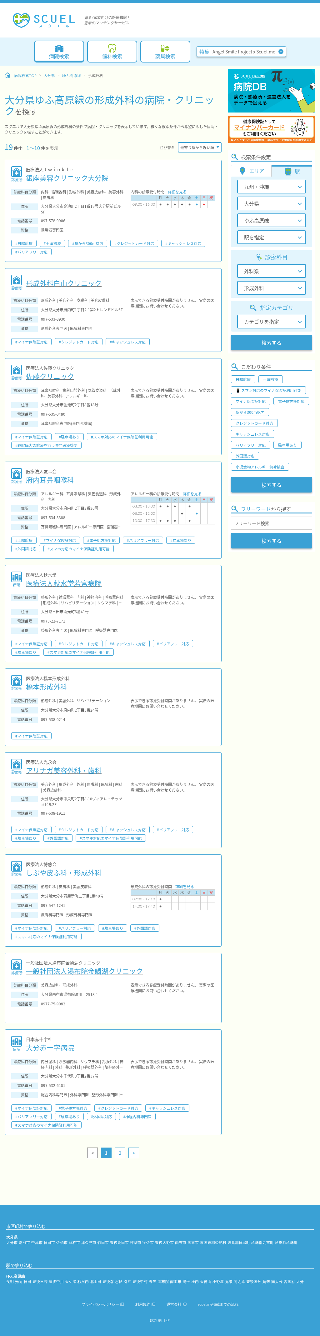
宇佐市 (148, 1242)
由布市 (180, 1242)
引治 (127, 1281)
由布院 (163, 1281)
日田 (27, 1281)
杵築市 (135, 1242)
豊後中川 (56, 1281)
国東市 (193, 1242)
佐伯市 (62, 1242)
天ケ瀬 (70, 1281)
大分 (300, 1281)
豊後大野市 (164, 1242)
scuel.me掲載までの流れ (218, 1304)
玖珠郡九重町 (262, 1242)
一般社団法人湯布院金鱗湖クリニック (84, 971)
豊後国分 (253, 1281)
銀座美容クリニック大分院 (67, 178)
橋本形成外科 (46, 686)
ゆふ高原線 (71, 76)
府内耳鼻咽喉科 (50, 479)
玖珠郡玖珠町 (286, 1242)
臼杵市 (74, 1242)
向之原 (239, 1281)
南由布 (175, 1281)
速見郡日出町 (239, 1242)
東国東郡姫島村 (213, 1242)
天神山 (205, 1281)
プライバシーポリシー (100, 1304)
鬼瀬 (228, 1281)
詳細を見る (177, 191)
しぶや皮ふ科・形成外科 (64, 872)
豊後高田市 (119, 1242)
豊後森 (108, 1281)
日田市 (49, 1242)
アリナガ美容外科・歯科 (64, 770)
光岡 (18, 1281)
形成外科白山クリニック (64, 283)
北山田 (95, 1281)
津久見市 (88, 1242)
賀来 (266, 1281)
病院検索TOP (25, 76)
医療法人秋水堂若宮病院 (64, 583)
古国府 (289, 1281)
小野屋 (218, 1281)
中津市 (36, 1242)
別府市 (24, 1242)
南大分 (276, 1281)
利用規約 (142, 1304)
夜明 (10, 1281)
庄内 (195, 1281)
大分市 (12, 1242)
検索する (272, 342)
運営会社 (174, 1304)
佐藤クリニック (50, 376)
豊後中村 (140, 1281)
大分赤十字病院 (50, 1047)
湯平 (186, 1281)
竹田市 (103, 1242)
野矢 (152, 1281)
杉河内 (83, 1281)
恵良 (118, 1281)
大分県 (49, 76)
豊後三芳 (40, 1281)
